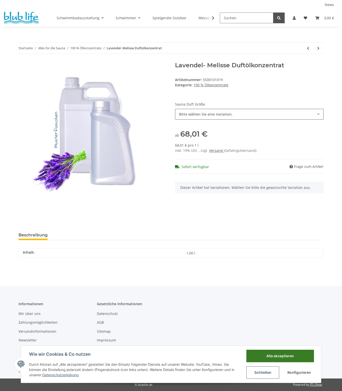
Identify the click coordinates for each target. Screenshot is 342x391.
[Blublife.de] (21, 17)
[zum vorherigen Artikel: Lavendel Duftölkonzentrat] (308, 48)
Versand (216, 150)
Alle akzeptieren (280, 356)
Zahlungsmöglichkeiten (38, 322)
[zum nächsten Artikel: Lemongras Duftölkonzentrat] (318, 48)
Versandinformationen (37, 331)
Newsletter (28, 340)
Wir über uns (30, 313)
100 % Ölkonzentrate (211, 85)
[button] (294, 18)
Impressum (106, 340)
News (329, 4)
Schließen (262, 372)
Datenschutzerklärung (60, 375)
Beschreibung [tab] (33, 235)
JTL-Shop (316, 384)
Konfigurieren (299, 372)
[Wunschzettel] (305, 18)
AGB (100, 322)
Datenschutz (107, 313)
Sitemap (104, 331)
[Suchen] (279, 18)
